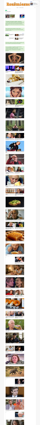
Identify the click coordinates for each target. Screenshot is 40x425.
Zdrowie (17, 7)
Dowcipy (6, 10)
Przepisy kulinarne (21, 7)
